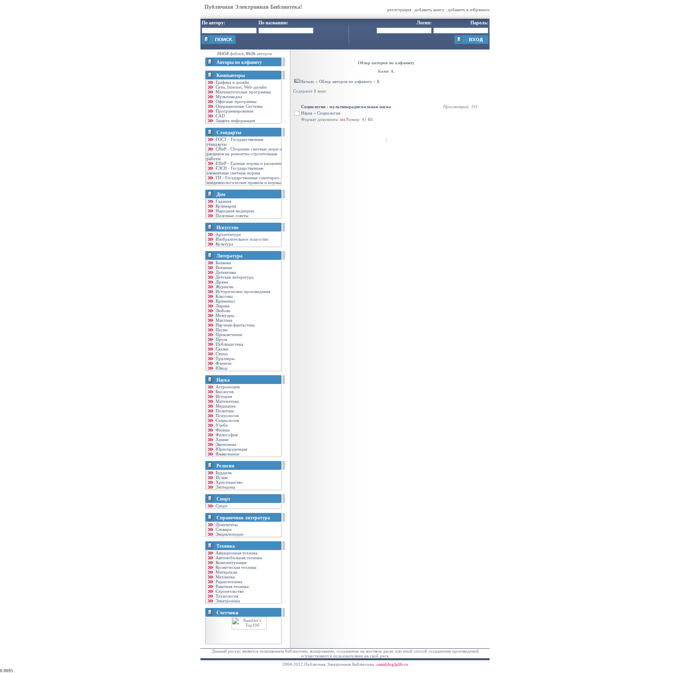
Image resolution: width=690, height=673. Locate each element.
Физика (222, 430)
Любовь (222, 310)
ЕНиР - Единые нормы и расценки (248, 163)
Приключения (228, 334)
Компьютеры (230, 75)
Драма (221, 281)
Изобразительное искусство (241, 239)
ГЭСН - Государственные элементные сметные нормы (235, 170)
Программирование (234, 111)
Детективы (225, 272)
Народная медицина (234, 210)
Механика (224, 576)
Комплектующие (230, 562)
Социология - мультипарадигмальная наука (346, 106)
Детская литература (234, 277)
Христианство (228, 482)
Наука (223, 380)
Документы (226, 524)
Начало (307, 81)
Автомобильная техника (238, 557)
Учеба (221, 425)
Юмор (221, 368)
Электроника (227, 600)
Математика (226, 401)
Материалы (225, 572)
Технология (226, 596)
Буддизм (223, 472)
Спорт (223, 499)
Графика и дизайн (231, 82)
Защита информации (234, 120)
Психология (226, 415)
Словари (223, 529)
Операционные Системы (238, 106)
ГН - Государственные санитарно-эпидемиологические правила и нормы (243, 180)
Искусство (227, 227)
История (223, 396)
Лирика (222, 305)
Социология (226, 420)
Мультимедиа (228, 96)
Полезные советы (231, 215)
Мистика (223, 320)
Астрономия (227, 386)
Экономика (225, 444)
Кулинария (225, 206)
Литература (229, 256)
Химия (221, 439)
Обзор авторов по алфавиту (345, 81)
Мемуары (224, 315)
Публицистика (228, 344)
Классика (223, 296)
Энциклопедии (229, 534)
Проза (220, 339)
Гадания (222, 201)
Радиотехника (228, 581)
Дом (220, 194)
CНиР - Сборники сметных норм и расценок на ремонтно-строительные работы (244, 153)
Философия (226, 434)
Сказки (221, 348)
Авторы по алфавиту (239, 62)
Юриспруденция (230, 449)
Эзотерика (224, 487)
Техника (225, 546)
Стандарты (228, 132)
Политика (224, 410)
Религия (225, 466)
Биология (224, 391)
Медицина (225, 406)
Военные (223, 267)
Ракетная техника (231, 586)
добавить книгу (429, 9)
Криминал (224, 301)
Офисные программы (235, 101)
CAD (219, 115)
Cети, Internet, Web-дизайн (240, 87)
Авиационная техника (236, 552)
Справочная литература (243, 518)
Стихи (221, 353)
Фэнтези (223, 363)
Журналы (223, 286)
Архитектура (227, 234)
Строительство (229, 591)
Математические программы (242, 91)
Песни (221, 329)
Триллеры (224, 358)
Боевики (222, 262)
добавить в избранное (469, 9)
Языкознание (227, 453)
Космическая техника (235, 567)
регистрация (399, 9)
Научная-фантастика (234, 325)
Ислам (221, 477)
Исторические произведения (242, 291)
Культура (223, 243)
